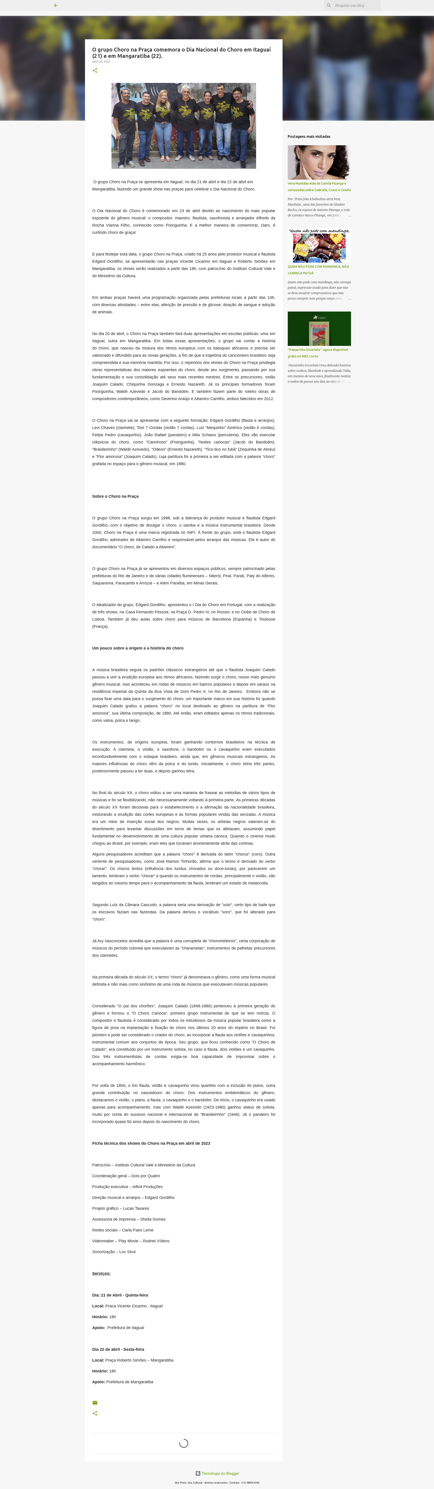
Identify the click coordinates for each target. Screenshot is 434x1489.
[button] (95, 71)
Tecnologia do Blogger (220, 1473)
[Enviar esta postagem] (95, 1404)
